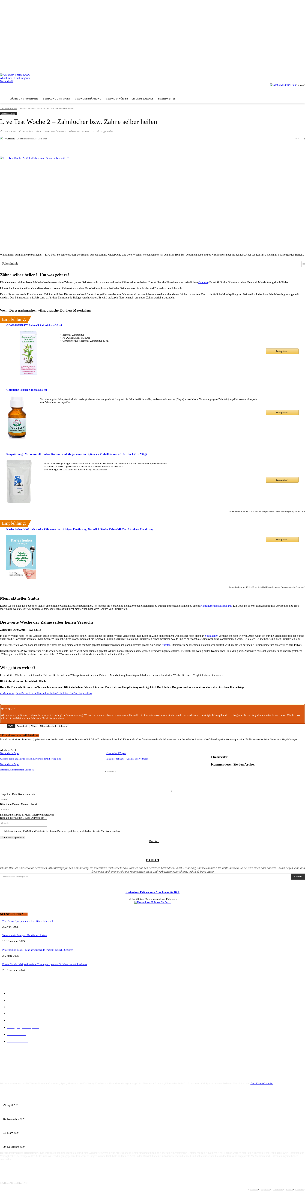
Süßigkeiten (211, 635)
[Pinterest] (58, 147)
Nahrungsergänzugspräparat (216, 605)
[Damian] (2, 138)
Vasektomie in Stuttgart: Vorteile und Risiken (24, 935)
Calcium (203, 282)
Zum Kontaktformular (261, 1083)
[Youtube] (303, 66)
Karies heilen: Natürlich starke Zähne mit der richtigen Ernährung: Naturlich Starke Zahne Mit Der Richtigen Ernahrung (79, 529)
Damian (11, 138)
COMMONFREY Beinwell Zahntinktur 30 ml (34, 325)
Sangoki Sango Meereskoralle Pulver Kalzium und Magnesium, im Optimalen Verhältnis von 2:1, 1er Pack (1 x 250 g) (76, 454)
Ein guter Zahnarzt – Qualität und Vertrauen (127, 758)
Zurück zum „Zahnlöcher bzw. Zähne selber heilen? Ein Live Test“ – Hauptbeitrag (46, 693)
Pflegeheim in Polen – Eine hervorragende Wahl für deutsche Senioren (37, 950)
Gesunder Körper (8, 108)
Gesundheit (22, 726)
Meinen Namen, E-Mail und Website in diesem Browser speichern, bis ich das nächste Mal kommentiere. (62, 831)
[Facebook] (288, 66)
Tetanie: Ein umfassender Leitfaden (17, 769)
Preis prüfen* (282, 351)
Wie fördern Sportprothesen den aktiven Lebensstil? (28, 921)
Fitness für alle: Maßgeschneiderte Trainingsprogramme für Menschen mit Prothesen (44, 964)
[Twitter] (298, 66)
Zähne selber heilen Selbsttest (53, 726)
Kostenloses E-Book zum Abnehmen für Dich (152, 892)
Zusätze (165, 644)
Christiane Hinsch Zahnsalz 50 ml (26, 389)
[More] (84, 147)
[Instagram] (293, 66)
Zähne (34, 726)
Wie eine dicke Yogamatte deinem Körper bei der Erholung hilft (30, 758)
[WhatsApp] (71, 147)
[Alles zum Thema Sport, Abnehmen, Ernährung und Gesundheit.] (45, 82)
